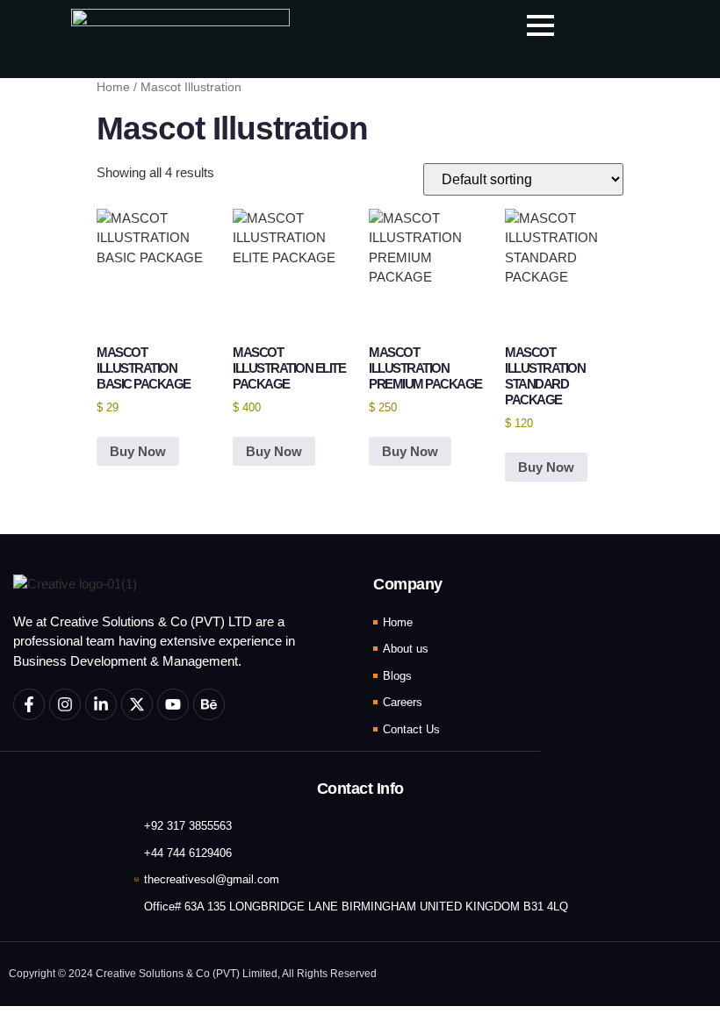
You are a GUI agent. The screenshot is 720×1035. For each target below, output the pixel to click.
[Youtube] (173, 704)
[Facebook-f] (29, 704)
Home (113, 87)
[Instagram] (65, 704)
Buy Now (138, 451)
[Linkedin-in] (101, 704)
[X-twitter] (137, 704)
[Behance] (209, 704)
